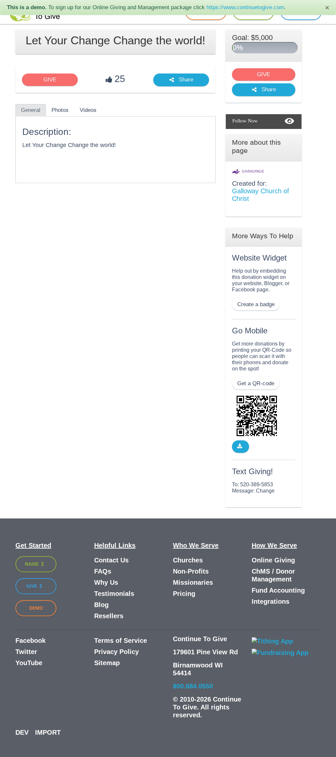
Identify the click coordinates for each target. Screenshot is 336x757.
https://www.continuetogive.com (245, 7)
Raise (32, 564)
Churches (188, 560)
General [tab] (30, 110)
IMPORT (48, 732)
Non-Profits (191, 571)
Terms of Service (120, 640)
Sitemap (107, 662)
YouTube (28, 662)
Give (32, 586)
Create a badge (256, 304)
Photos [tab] (60, 110)
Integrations (270, 601)
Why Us (106, 582)
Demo (36, 608)
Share (185, 80)
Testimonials (114, 593)
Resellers (108, 616)
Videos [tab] (88, 110)
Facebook (30, 640)
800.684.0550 (193, 686)
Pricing (184, 593)
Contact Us (111, 560)
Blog (101, 604)
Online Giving (273, 560)
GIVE (49, 79)
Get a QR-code (255, 383)
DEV (22, 732)
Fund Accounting (278, 590)
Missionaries (193, 582)
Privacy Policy (116, 651)
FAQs (102, 571)
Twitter (26, 651)
